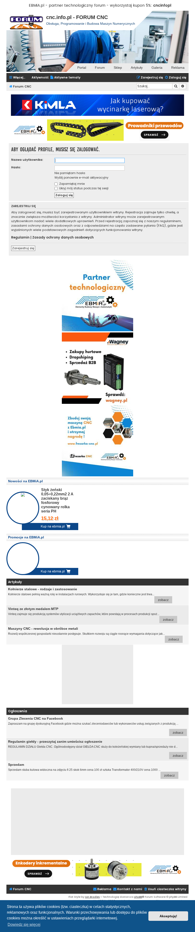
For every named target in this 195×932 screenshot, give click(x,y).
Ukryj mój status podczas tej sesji (83, 188)
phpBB (138, 897)
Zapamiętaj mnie (71, 184)
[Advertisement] (97, 674)
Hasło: (16, 167)
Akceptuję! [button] (168, 916)
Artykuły (137, 67)
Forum (100, 67)
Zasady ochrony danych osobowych (63, 237)
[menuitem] (65, 77)
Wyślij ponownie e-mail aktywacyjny (81, 177)
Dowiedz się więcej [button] (24, 924)
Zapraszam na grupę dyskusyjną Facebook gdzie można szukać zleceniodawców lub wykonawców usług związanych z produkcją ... (95, 725)
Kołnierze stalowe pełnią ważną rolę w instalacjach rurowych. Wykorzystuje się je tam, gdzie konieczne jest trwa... (88, 594)
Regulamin (20, 237)
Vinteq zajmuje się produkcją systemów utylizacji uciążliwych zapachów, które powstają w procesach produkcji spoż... (91, 614)
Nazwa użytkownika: (27, 160)
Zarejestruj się (23, 248)
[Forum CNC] (26, 20)
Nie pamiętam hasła (69, 173)
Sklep (118, 67)
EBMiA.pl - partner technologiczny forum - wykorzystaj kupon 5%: (90, 5)
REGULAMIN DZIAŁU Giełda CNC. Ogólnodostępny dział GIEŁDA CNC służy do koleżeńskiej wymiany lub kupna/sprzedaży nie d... (95, 748)
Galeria (156, 67)
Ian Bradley (92, 897)
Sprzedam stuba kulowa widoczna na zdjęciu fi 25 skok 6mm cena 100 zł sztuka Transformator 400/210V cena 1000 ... (91, 770)
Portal (81, 67)
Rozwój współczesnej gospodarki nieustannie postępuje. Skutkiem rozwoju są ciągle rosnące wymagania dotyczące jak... (93, 634)
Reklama (178, 67)
